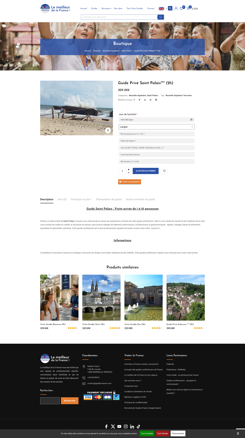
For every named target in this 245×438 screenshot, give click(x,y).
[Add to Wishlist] (164, 171)
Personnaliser (178, 433)
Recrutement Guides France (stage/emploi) (142, 408)
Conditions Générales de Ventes (138, 391)
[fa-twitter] (139, 100)
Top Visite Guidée (135, 9)
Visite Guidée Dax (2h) (134, 324)
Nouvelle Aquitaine (137, 95)
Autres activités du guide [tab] (140, 199)
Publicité (170, 364)
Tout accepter (147, 433)
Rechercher (70, 400)
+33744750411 (93, 377)
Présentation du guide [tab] (109, 199)
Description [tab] (46, 199)
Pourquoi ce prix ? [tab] (81, 199)
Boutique (106, 9)
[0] (188, 9)
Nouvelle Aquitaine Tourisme (179, 95)
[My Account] (176, 9)
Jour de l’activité (128, 114)
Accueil (83, 9)
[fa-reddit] (156, 100)
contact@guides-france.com (99, 383)
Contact (150, 9)
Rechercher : (47, 390)
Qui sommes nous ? (132, 380)
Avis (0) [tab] (62, 199)
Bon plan (118, 9)
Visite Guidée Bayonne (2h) (52, 324)
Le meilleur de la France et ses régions (140, 375)
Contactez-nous (131, 386)
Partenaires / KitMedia (176, 369)
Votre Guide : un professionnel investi (183, 375)
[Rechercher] (161, 17)
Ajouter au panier (145, 171)
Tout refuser (162, 433)
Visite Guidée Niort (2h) (93, 324)
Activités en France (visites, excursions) (141, 364)
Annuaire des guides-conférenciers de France (143, 369)
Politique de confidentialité (135, 402)
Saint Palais (152, 95)
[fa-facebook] (134, 100)
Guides (94, 9)
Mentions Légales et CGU (135, 397)
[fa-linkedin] (145, 100)
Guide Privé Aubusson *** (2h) (180, 324)
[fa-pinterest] (150, 100)
